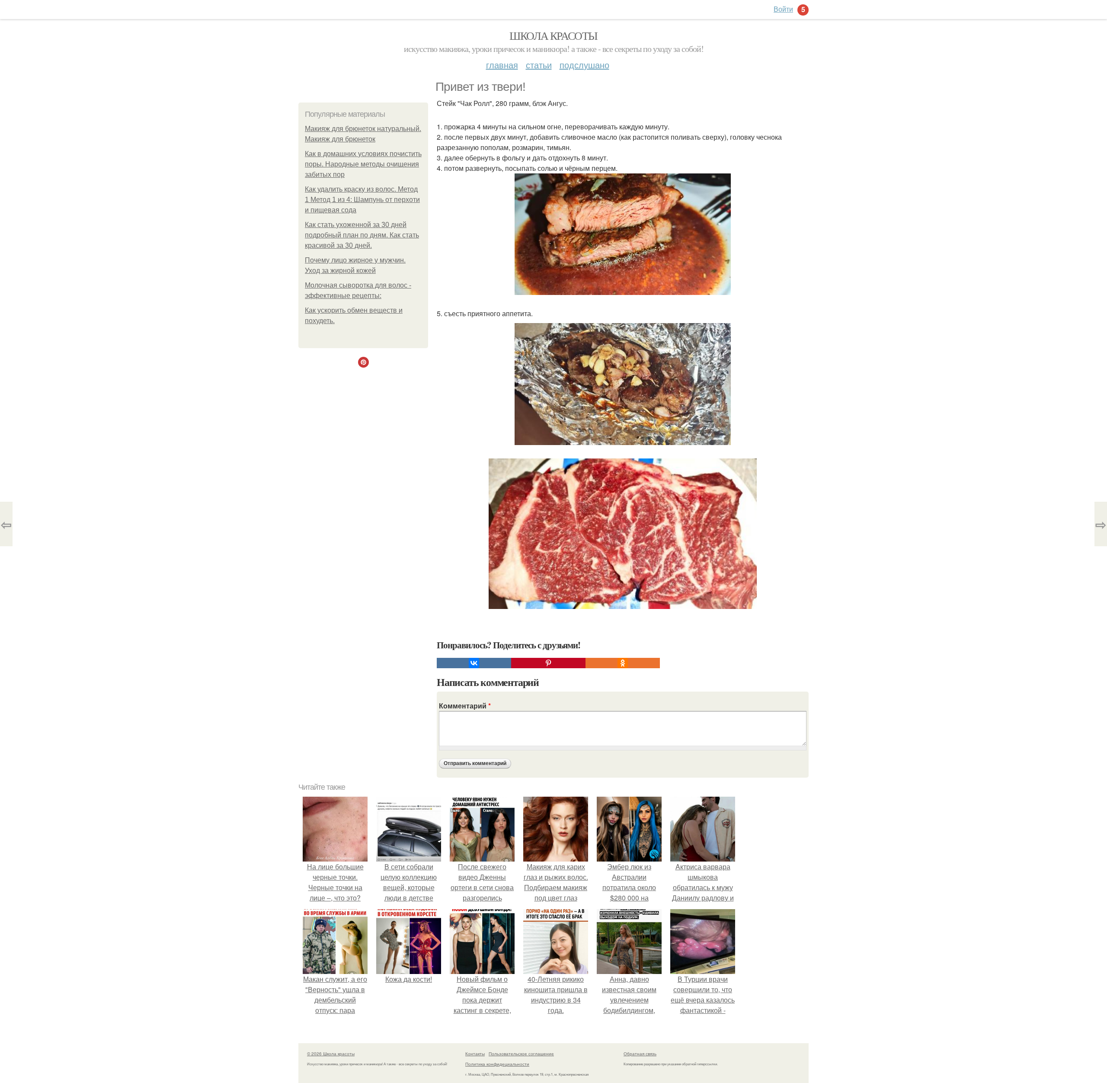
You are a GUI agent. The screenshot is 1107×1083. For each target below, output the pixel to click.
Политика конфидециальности (497, 1064)
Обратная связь (640, 1054)
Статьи (539, 64)
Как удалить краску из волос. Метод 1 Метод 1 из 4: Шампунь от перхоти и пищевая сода (362, 200)
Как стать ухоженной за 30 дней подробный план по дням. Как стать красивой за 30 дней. (362, 235)
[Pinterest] (548, 663)
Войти (783, 9)
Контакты (475, 1054)
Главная (502, 64)
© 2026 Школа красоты (331, 1054)
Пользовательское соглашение (521, 1054)
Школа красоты (553, 35)
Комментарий (465, 706)
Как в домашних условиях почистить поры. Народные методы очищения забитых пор (363, 164)
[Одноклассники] (622, 663)
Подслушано (584, 64)
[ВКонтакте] (474, 663)
